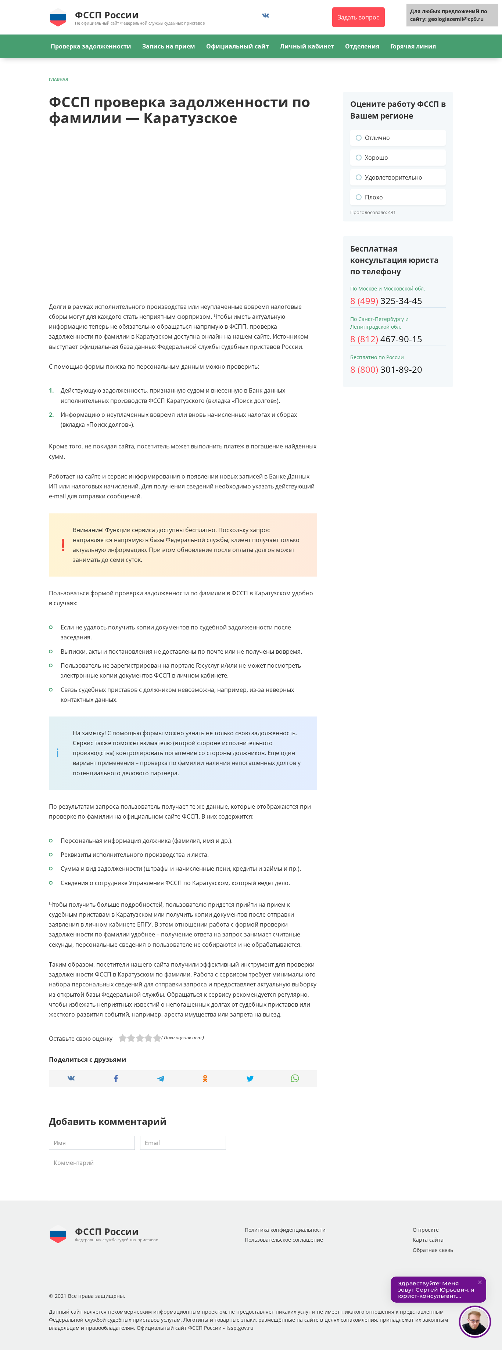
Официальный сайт (237, 46)
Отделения (362, 46)
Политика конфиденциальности (285, 1229)
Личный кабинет (307, 46)
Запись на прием (168, 46)
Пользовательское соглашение (284, 1239)
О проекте (426, 1229)
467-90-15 (386, 339)
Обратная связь (433, 1249)
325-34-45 (386, 301)
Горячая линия (413, 46)
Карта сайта (428, 1239)
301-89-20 (386, 369)
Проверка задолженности (91, 46)
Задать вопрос (358, 17)
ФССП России (107, 14)
